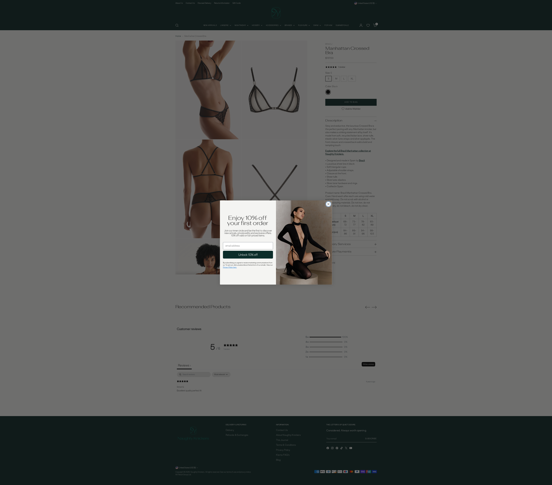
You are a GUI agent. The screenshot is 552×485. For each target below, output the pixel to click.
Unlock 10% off (248, 255)
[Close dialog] (328, 204)
